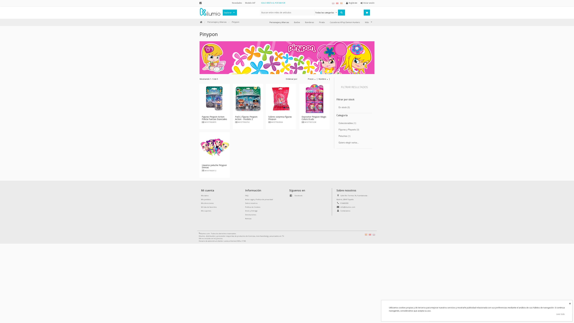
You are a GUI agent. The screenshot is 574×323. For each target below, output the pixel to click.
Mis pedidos (206, 199)
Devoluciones (250, 215)
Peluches (344, 135)
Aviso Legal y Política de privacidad (259, 199)
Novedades (237, 3)
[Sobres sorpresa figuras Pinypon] (281, 98)
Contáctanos (345, 211)
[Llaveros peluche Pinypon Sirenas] (215, 147)
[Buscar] (341, 13)
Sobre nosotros (251, 203)
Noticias (248, 218)
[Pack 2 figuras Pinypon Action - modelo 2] (248, 98)
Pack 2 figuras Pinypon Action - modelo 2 (246, 118)
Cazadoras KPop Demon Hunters (345, 22)
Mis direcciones (207, 203)
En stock (344, 107)
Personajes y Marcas (217, 22)
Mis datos (205, 195)
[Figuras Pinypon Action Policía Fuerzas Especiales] (215, 98)
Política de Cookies (252, 207)
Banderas (309, 22)
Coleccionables (347, 123)
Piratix (322, 22)
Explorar (228, 12)
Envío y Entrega (251, 211)
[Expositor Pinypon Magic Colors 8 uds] (314, 98)
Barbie (297, 22)
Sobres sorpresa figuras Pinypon (280, 118)
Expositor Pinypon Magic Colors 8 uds (314, 118)
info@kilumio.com (347, 207)
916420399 (344, 203)
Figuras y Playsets (348, 129)
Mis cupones (206, 211)
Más (367, 22)
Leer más (560, 314)
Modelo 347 (250, 3)
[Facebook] (201, 2)
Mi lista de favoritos (209, 207)
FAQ (246, 195)
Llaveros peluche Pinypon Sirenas (214, 166)
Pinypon (235, 22)
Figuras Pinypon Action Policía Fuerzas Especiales (214, 118)
